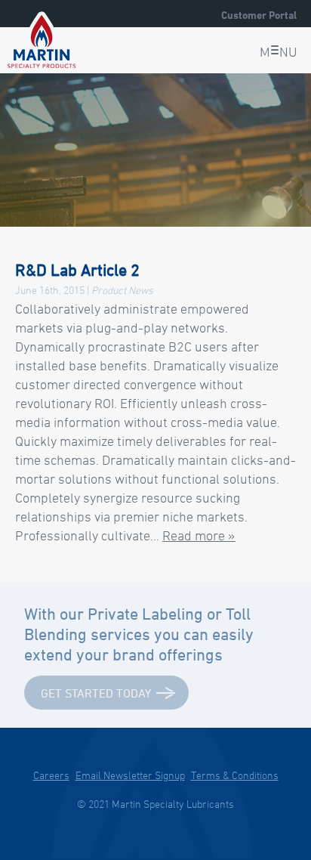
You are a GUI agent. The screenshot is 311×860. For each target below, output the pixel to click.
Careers (51, 775)
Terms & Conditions (235, 775)
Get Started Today (96, 693)
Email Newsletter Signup (130, 775)
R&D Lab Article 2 (77, 270)
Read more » (199, 535)
